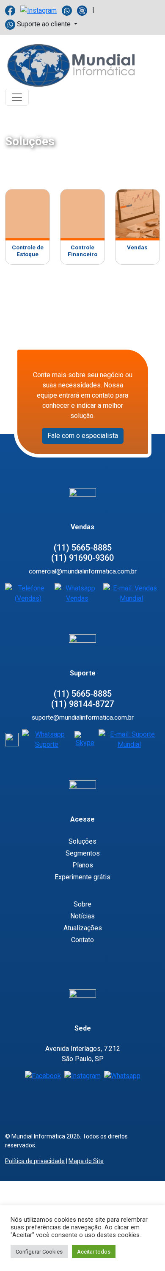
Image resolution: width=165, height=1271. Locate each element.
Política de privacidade (35, 1161)
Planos (82, 865)
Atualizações (82, 928)
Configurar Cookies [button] (39, 1251)
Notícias (82, 916)
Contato (82, 940)
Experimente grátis (82, 877)
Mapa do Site (86, 1161)
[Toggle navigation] (17, 97)
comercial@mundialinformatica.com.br (83, 571)
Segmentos (83, 853)
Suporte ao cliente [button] (43, 24)
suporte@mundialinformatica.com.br (83, 717)
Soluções (82, 841)
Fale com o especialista (82, 436)
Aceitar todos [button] (93, 1251)
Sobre (82, 904)
